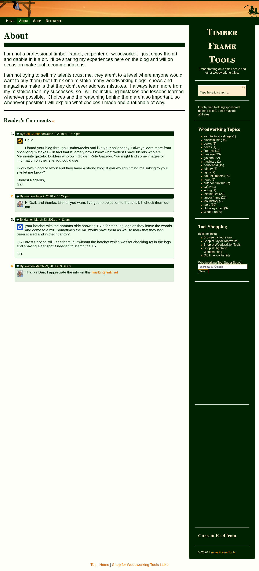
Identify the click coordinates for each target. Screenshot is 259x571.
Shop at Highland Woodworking (215, 249)
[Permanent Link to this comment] (17, 134)
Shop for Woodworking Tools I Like (140, 565)
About (23, 21)
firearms (209, 150)
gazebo (209, 158)
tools (207, 204)
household (211, 165)
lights (207, 172)
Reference (54, 21)
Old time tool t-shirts (217, 255)
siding (208, 190)
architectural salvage (218, 136)
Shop (37, 21)
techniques (211, 194)
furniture (209, 154)
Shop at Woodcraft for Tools (222, 244)
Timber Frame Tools (222, 45)
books (208, 143)
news (207, 179)
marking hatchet (105, 272)
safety (208, 186)
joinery (208, 168)
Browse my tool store (218, 237)
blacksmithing (213, 140)
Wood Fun (211, 211)
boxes (208, 147)
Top (93, 565)
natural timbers (214, 176)
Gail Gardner (33, 134)
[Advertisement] (213, 343)
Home (10, 21)
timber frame (212, 197)
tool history (211, 201)
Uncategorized (213, 208)
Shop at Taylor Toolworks (220, 241)
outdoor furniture (215, 183)
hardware (210, 161)
